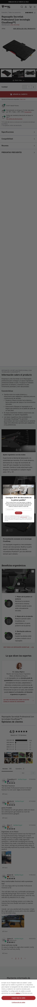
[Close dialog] (32, 486)
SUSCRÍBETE (18, 513)
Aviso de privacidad (23, 517)
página (18, 993)
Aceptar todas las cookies (18, 998)
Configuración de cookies (18, 1002)
